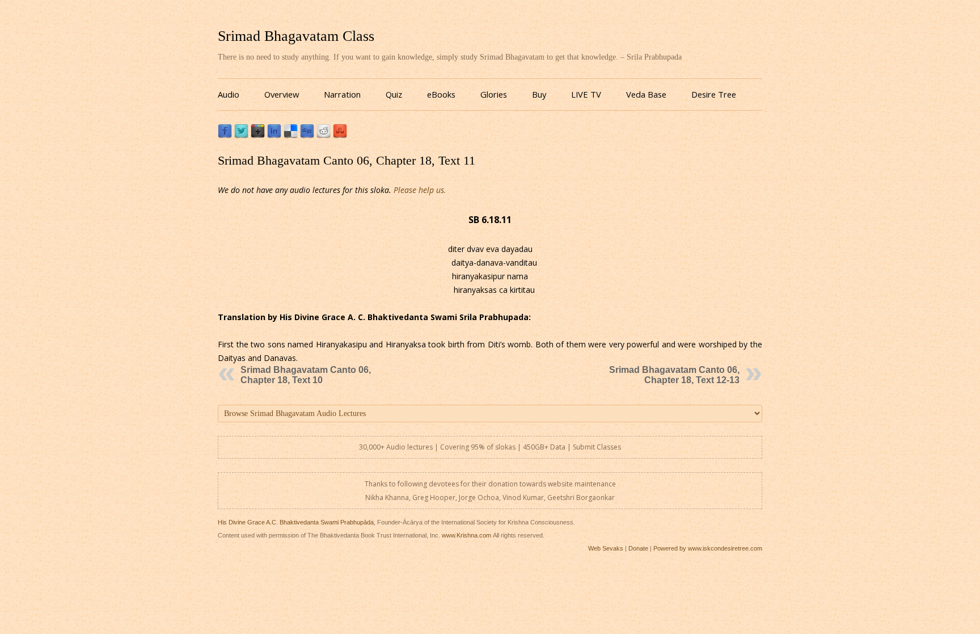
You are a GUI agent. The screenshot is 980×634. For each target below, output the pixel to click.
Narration (342, 94)
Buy (539, 94)
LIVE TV (586, 94)
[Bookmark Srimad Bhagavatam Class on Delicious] (291, 135)
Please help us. (420, 189)
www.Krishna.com (466, 535)
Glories (493, 94)
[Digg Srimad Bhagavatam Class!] (307, 135)
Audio (228, 94)
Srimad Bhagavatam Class (296, 36)
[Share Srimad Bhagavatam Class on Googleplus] (258, 135)
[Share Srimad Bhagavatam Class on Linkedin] (274, 135)
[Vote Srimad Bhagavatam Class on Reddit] (323, 135)
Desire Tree (713, 94)
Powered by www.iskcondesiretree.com (707, 548)
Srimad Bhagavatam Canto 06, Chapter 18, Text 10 (305, 375)
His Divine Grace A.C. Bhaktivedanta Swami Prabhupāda (296, 522)
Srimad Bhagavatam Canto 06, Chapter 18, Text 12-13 (674, 375)
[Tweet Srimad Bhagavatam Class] (241, 135)
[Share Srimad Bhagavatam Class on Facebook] (225, 135)
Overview (281, 94)
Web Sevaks (605, 548)
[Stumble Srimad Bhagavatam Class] (340, 135)
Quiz (394, 94)
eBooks (441, 94)
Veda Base (646, 94)
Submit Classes (597, 447)
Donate (638, 548)
